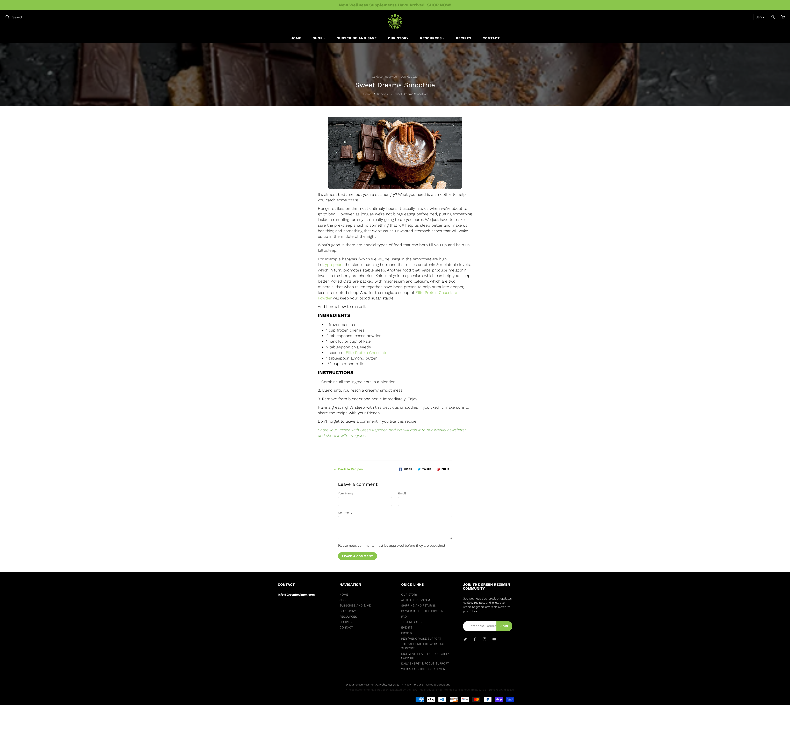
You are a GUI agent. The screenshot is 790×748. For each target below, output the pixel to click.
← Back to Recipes (348, 469)
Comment (345, 512)
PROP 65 (407, 633)
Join (504, 626)
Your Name (345, 493)
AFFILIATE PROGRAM (415, 600)
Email (402, 493)
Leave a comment (357, 556)
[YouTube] (494, 639)
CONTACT (491, 38)
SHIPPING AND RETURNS (418, 605)
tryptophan (332, 264)
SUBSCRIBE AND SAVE (357, 38)
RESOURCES (431, 38)
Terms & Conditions (438, 684)
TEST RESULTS (411, 622)
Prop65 (418, 684)
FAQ (404, 616)
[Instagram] (484, 639)
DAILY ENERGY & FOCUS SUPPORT (425, 663)
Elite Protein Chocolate (366, 352)
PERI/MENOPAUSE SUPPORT (421, 638)
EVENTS (406, 627)
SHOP (318, 38)
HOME (295, 38)
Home (367, 94)
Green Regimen (365, 684)
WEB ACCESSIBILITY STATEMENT (424, 669)
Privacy (406, 684)
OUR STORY (398, 38)
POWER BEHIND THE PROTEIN (422, 611)
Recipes (382, 94)
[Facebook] (474, 639)
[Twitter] (465, 639)
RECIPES (463, 38)
